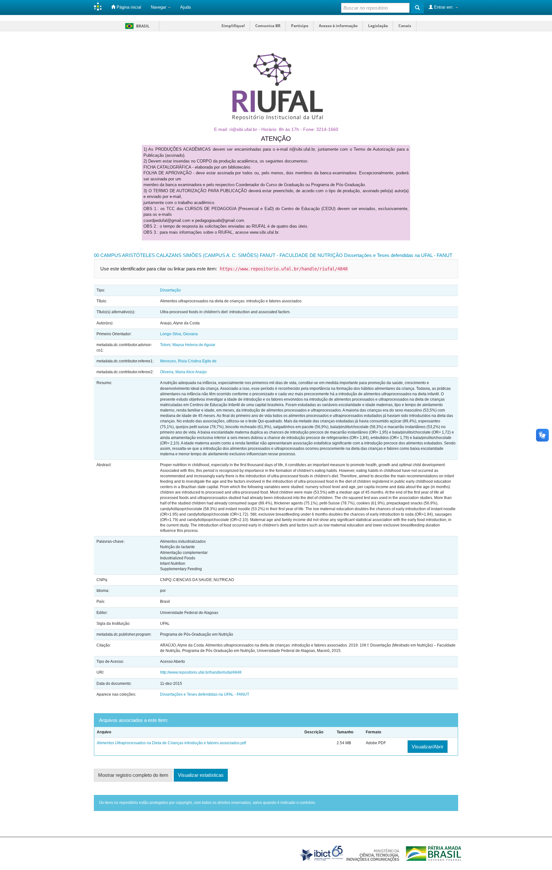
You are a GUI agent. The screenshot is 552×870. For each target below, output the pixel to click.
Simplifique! (233, 25)
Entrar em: (444, 7)
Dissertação (170, 290)
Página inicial (128, 7)
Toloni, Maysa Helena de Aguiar (187, 345)
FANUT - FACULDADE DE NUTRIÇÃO (301, 255)
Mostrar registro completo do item (133, 775)
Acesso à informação (338, 25)
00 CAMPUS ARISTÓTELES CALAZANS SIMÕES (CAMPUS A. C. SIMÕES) (176, 255)
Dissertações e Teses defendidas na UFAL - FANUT (398, 255)
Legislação (378, 25)
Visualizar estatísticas (201, 775)
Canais (404, 25)
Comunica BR (267, 25)
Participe (299, 25)
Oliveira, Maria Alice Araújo (183, 372)
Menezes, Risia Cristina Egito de (188, 361)
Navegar (159, 7)
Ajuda (185, 7)
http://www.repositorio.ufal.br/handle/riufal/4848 (200, 672)
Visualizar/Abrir (427, 746)
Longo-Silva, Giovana (179, 334)
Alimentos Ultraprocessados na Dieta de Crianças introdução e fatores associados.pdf (171, 743)
